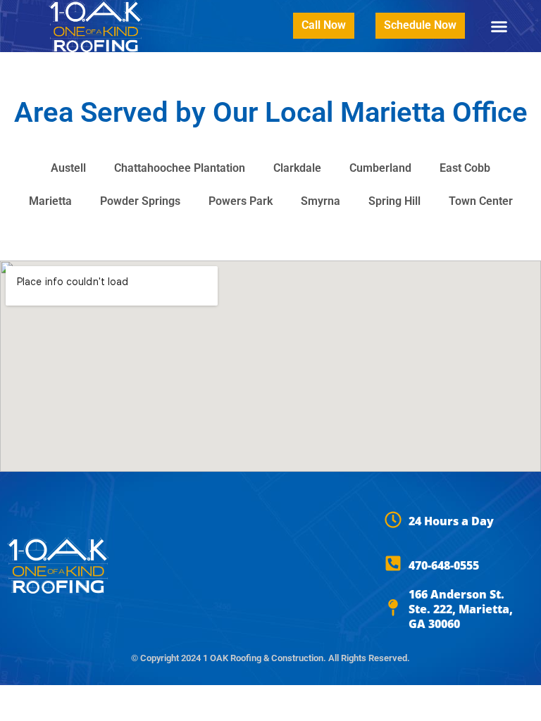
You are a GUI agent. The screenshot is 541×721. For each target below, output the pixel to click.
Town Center (481, 201)
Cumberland (380, 168)
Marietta (50, 201)
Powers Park (241, 201)
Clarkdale (297, 168)
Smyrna (320, 201)
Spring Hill (394, 201)
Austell (68, 168)
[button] (499, 26)
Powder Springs (140, 201)
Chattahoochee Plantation (179, 168)
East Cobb (465, 168)
